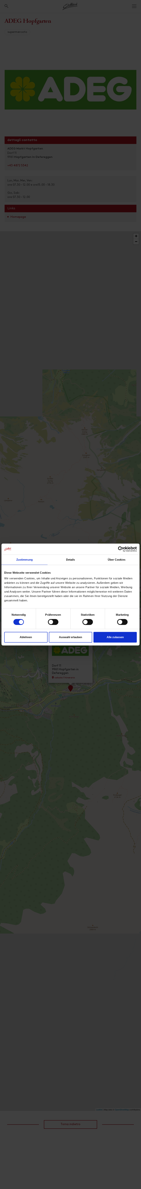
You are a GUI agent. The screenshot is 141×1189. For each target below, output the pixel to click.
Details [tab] (70, 559)
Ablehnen (26, 637)
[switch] (53, 624)
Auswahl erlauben (70, 637)
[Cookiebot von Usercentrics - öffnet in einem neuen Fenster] (121, 549)
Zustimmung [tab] (24, 559)
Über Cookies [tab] (116, 559)
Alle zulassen (115, 637)
